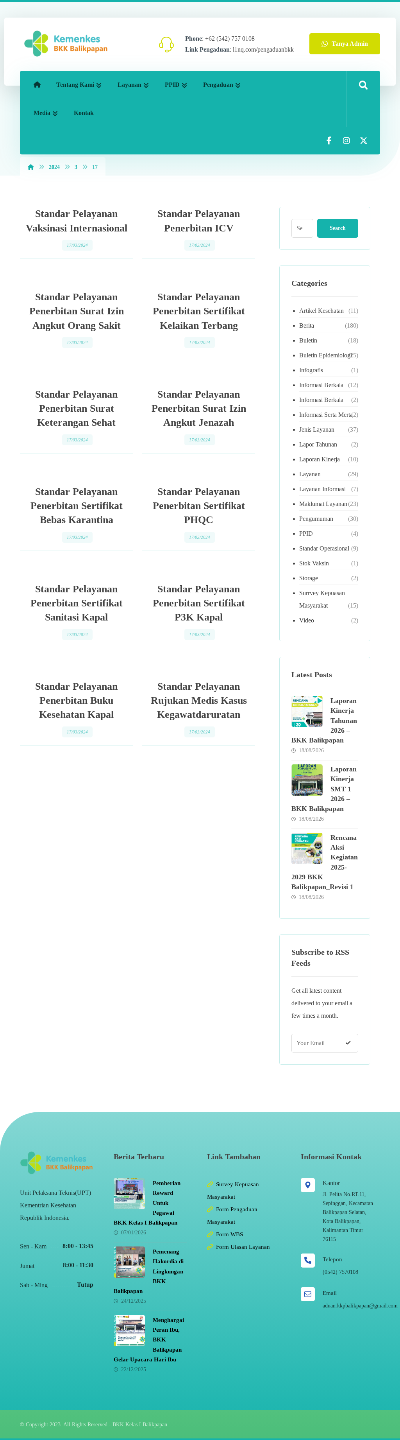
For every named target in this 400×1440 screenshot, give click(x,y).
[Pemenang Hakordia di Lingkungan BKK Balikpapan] (129, 1262)
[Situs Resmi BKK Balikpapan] (66, 43)
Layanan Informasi (322, 489)
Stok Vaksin (314, 563)
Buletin (308, 340)
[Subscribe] (348, 1043)
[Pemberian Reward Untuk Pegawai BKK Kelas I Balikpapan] (129, 1193)
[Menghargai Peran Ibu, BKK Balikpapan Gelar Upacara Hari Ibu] (129, 1330)
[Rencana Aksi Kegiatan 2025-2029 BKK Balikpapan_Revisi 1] (307, 848)
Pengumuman (316, 518)
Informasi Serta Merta (326, 414)
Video (306, 620)
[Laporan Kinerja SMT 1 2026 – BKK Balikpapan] (307, 780)
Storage (308, 578)
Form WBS (229, 1234)
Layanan (310, 474)
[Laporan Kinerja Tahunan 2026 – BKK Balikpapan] (307, 711)
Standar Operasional (324, 548)
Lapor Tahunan (318, 444)
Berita (306, 325)
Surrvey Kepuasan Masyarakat (322, 599)
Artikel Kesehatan (321, 310)
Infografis (311, 370)
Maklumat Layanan (323, 503)
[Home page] (31, 167)
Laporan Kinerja (319, 459)
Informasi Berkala (321, 385)
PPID (306, 533)
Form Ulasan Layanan (243, 1247)
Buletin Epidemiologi (325, 355)
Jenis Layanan (316, 429)
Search (338, 228)
